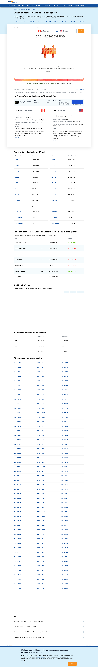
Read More (17, 137)
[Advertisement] (49, 603)
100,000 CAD (18, 217)
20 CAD (31, 21)
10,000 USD (55, 212)
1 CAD (16, 21)
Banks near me (56, 5)
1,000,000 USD (55, 223)
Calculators (38, 5)
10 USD (53, 165)
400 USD (54, 188)
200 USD (54, 177)
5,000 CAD (17, 206)
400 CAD (17, 188)
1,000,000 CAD (19, 223)
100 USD (54, 171)
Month (59, 292)
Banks (70, 5)
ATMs (64, 5)
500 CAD (17, 194)
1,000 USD (54, 200)
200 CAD (17, 177)
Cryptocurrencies (79, 5)
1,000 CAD (17, 200)
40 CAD (48, 21)
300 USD (54, 183)
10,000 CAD (18, 212)
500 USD (54, 194)
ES (90, 5)
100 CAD (73, 21)
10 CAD (23, 21)
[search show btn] (85, 5)
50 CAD (56, 21)
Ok (72, 664)
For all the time (80, 292)
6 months (66, 292)
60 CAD (64, 21)
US (87, 5)
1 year (73, 292)
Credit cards (11, 5)
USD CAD (80, 90)
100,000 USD (55, 217)
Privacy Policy (40, 657)
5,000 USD (54, 206)
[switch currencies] (81, 31)
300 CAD (17, 183)
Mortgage (30, 5)
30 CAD (40, 21)
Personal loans (21, 5)
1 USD (53, 159)
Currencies (47, 5)
